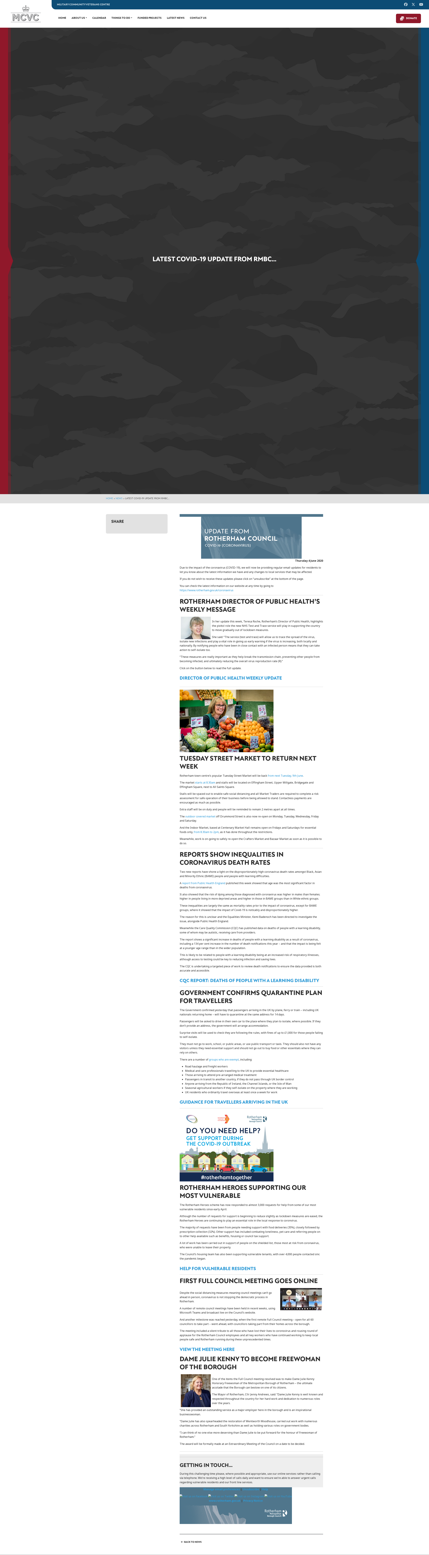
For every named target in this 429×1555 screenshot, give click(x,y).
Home (62, 18)
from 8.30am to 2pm (206, 832)
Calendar (99, 18)
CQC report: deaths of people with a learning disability (249, 981)
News (119, 498)
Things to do (120, 18)
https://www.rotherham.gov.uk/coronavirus (206, 590)
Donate (411, 18)
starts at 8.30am (205, 783)
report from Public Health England (203, 883)
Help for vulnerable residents (218, 1269)
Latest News (176, 18)
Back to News (193, 1542)
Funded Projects (150, 18)
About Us (78, 18)
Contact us (198, 18)
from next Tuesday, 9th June (285, 776)
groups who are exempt (224, 1060)
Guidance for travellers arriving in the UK (234, 1102)
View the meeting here (207, 1349)
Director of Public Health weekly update (231, 678)
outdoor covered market (200, 816)
